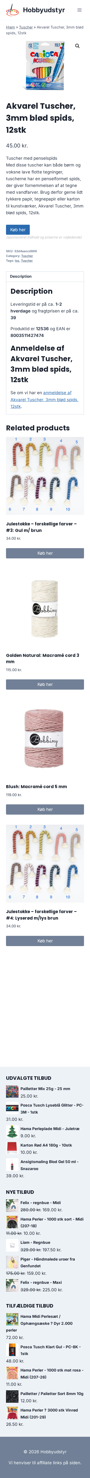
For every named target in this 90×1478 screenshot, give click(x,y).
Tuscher (26, 27)
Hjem (10, 27)
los (17, 260)
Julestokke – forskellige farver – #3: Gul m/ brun (41, 527)
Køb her (18, 229)
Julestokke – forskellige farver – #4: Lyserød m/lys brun (41, 915)
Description (21, 276)
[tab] (45, 277)
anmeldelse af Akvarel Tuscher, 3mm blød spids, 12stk (44, 399)
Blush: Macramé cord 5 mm (36, 787)
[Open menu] (79, 10)
